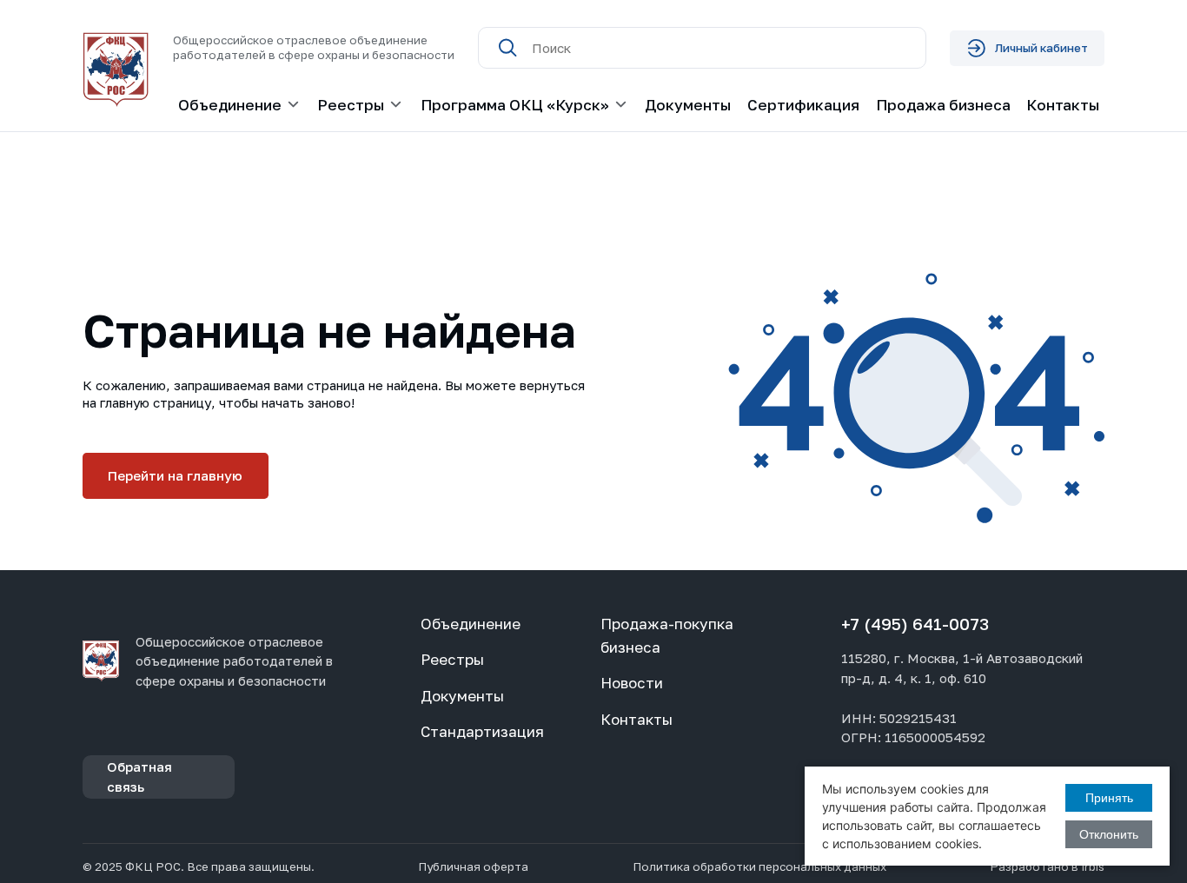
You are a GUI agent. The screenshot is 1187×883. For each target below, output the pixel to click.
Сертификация (803, 105)
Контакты (1062, 105)
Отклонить (1108, 834)
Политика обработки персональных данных (759, 866)
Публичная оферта (473, 866)
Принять (1109, 798)
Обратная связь (139, 776)
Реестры (452, 659)
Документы (688, 105)
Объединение (471, 623)
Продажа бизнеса (943, 105)
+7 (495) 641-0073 (915, 624)
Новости (631, 683)
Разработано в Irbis (1047, 866)
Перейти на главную (175, 475)
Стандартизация (482, 731)
